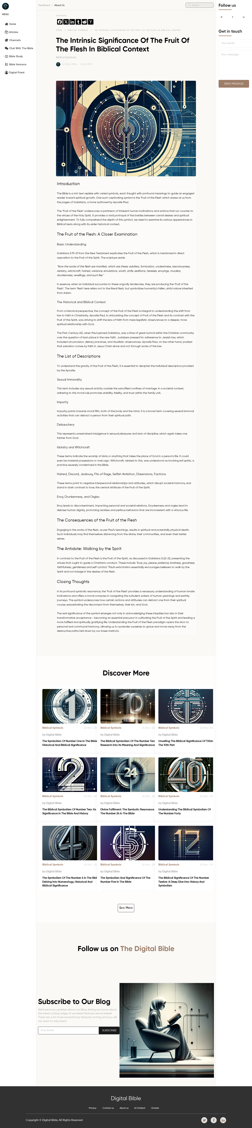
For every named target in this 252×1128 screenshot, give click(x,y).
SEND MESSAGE (234, 83)
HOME (59, 30)
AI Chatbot (139, 1108)
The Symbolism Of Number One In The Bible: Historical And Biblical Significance (70, 743)
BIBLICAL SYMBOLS (78, 30)
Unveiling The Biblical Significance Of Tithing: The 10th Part (187, 743)
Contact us (108, 1108)
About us (124, 1108)
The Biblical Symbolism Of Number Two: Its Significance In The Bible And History (69, 811)
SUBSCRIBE (109, 1030)
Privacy (92, 1108)
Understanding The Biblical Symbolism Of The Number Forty (184, 811)
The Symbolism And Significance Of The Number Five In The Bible (125, 880)
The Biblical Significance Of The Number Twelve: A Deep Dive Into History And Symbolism (184, 882)
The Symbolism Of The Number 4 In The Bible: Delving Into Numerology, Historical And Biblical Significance (71, 882)
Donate (155, 1108)
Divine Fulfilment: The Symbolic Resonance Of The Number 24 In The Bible (129, 811)
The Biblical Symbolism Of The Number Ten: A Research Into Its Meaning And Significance (129, 743)
